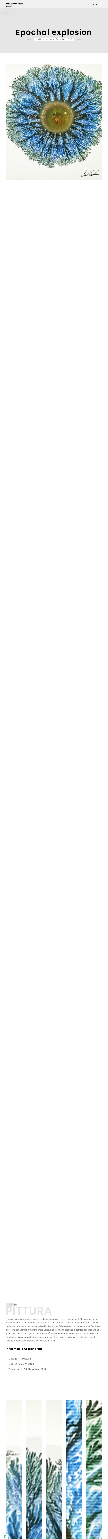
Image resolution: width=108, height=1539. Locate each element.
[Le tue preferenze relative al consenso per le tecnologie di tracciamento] (5, 1536)
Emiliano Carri (14, 3)
